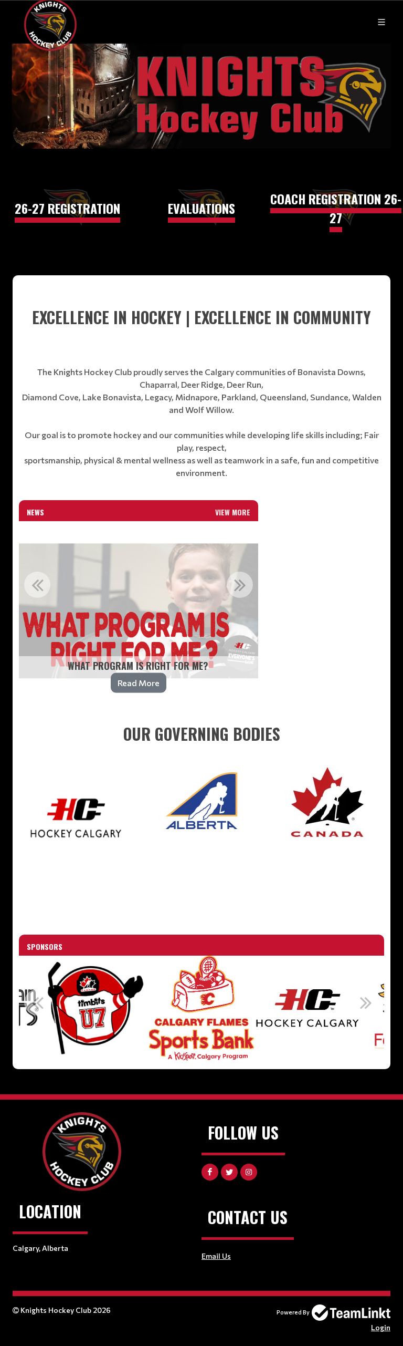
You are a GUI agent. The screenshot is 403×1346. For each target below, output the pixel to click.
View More (232, 511)
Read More (139, 683)
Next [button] (240, 585)
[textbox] (201, 392)
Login (380, 1327)
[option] (138, 611)
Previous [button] (37, 585)
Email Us (216, 1255)
